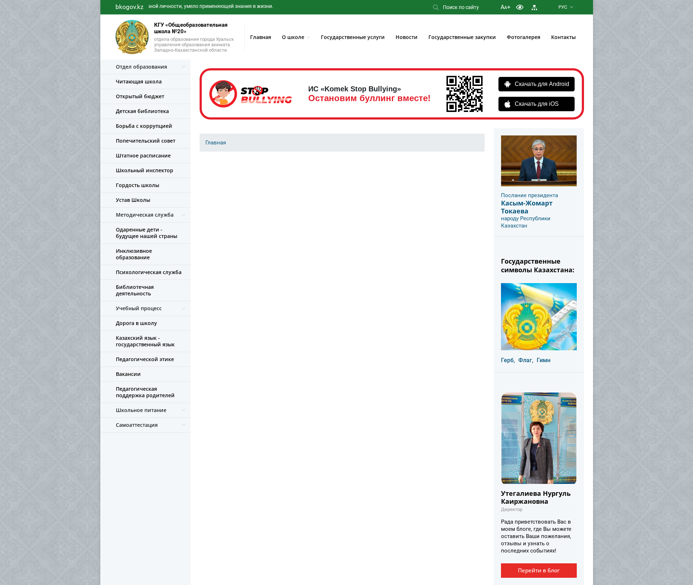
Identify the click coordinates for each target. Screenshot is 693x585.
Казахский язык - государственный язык (145, 341)
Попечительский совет (145, 140)
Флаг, (525, 360)
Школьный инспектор (144, 170)
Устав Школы (133, 199)
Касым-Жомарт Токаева (527, 207)
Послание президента (529, 195)
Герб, (508, 360)
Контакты (563, 37)
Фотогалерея (523, 37)
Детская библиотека (142, 111)
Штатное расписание (143, 155)
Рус (562, 7)
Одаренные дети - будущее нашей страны (146, 232)
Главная (260, 37)
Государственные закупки (462, 37)
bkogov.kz (129, 6)
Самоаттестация (137, 424)
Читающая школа (139, 81)
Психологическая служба (149, 272)
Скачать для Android (542, 84)
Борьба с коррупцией (144, 125)
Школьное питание (141, 410)
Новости (407, 37)
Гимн (543, 360)
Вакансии (128, 373)
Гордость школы (137, 185)
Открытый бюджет (140, 96)
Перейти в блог (539, 570)
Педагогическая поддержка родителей (145, 392)
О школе (293, 37)
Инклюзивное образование (134, 254)
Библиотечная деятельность (135, 290)
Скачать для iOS (537, 104)
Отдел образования (141, 66)
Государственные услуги (353, 37)
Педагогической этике (145, 359)
